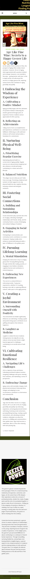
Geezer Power (11, 49)
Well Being (20, 49)
